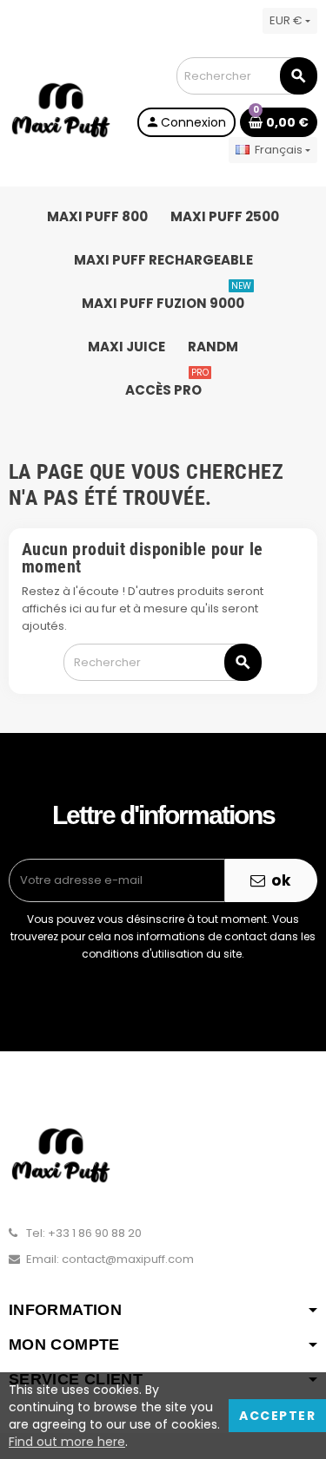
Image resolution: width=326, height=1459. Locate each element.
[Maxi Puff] (61, 109)
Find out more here (67, 1441)
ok (279, 880)
